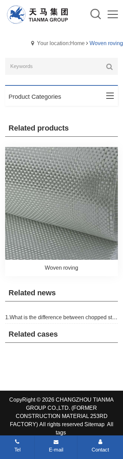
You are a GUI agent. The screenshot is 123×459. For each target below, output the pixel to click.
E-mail (56, 450)
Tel (17, 450)
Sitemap (94, 424)
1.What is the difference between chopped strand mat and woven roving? (61, 317)
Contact (100, 450)
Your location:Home (61, 43)
